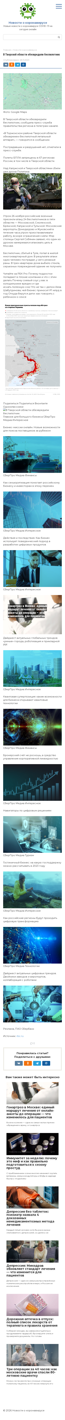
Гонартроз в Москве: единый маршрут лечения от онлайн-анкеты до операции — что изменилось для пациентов (27, 611)
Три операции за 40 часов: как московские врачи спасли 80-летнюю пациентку (31, 1372)
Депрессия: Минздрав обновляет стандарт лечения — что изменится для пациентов (30, 1270)
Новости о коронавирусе (28, 22)
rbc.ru (20, 1036)
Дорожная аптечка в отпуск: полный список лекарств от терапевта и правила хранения (31, 1322)
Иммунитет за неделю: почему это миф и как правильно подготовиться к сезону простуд (31, 1163)
